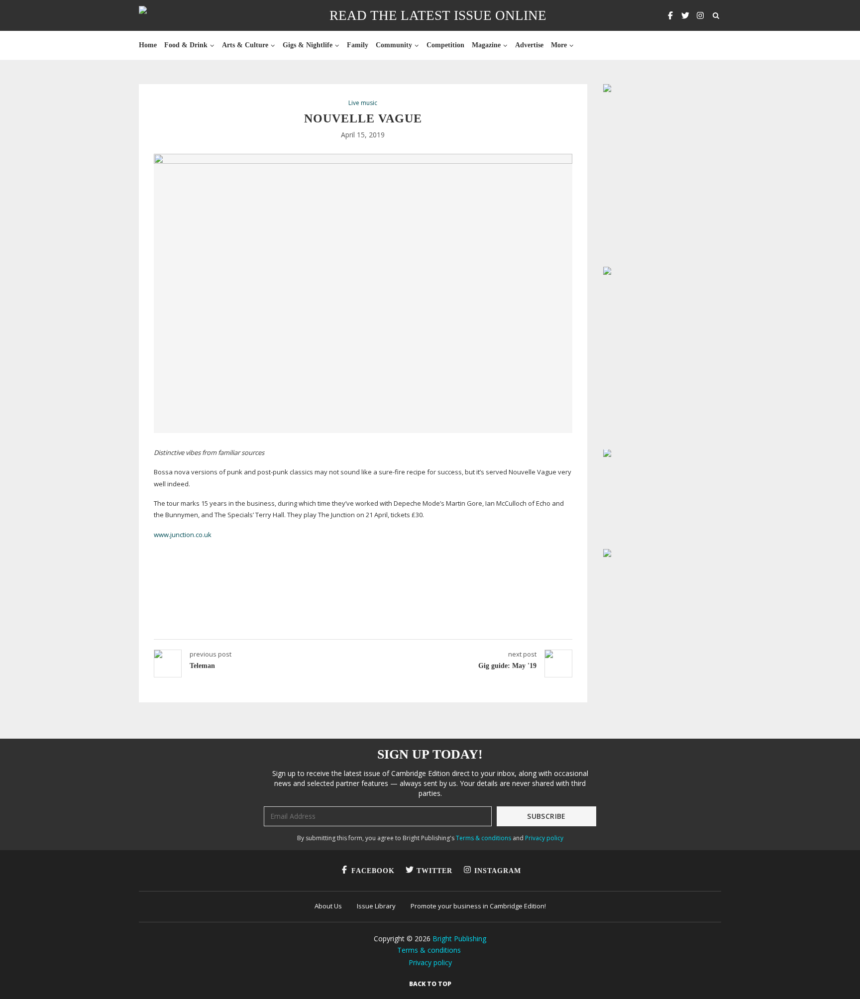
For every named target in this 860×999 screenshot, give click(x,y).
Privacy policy (544, 838)
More (559, 45)
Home (148, 45)
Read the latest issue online (437, 15)
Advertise (529, 45)
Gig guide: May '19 (507, 665)
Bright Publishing (459, 938)
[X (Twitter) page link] (685, 15)
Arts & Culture (245, 45)
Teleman (202, 665)
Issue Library (376, 905)
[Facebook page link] (670, 15)
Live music (362, 103)
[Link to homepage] (174, 15)
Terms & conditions (483, 838)
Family (357, 45)
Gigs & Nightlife (307, 45)
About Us (328, 905)
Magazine (486, 45)
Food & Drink (186, 45)
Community (394, 45)
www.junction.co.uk (183, 534)
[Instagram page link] (700, 15)
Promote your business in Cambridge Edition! (478, 905)
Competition (445, 45)
